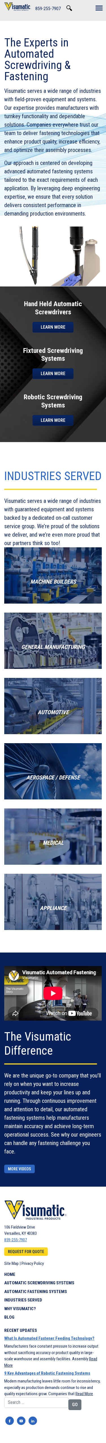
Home (9, 1274)
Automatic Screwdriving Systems (39, 1282)
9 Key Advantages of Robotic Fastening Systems (47, 1373)
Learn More (53, 327)
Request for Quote (26, 1251)
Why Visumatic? (20, 1308)
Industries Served (23, 1300)
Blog (9, 1317)
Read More (84, 1393)
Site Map (11, 1263)
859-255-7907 (48, 8)
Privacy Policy (32, 1263)
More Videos (19, 1169)
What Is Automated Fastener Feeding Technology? (49, 1338)
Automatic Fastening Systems (35, 1291)
